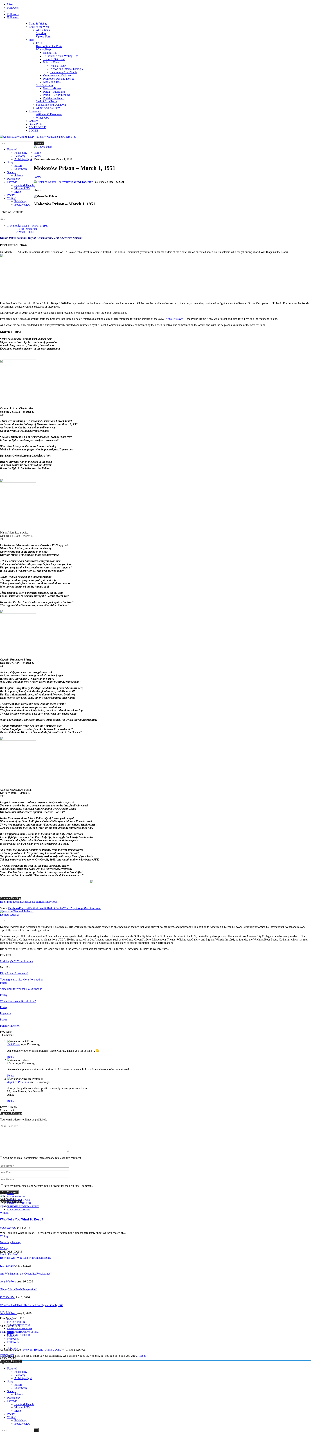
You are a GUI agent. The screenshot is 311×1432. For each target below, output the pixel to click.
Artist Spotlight (23, 159)
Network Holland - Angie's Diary (42, 1349)
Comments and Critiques (57, 75)
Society (11, 172)
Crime (24, 901)
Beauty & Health (24, 185)
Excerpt (18, 165)
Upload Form (43, 36)
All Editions (43, 30)
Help (31, 39)
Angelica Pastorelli (18, 1082)
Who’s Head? (58, 65)
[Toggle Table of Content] (2, 219)
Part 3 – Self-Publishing (56, 94)
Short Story (20, 168)
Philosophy (20, 152)
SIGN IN (5, 1312)
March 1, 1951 (26, 231)
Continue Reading (10, 898)
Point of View (51, 62)
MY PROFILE (37, 127)
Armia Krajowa (174, 318)
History (47, 901)
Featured (12, 149)
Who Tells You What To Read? (21, 1219)
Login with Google (11, 1113)
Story (10, 162)
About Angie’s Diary (48, 107)
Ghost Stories (35, 901)
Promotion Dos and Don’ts (58, 78)
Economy (19, 155)
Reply (10, 1056)
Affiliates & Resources (49, 114)
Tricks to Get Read (54, 59)
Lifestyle (12, 181)
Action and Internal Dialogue (67, 68)
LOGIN (33, 130)
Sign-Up (41, 33)
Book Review (22, 204)
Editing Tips (50, 52)
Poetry (11, 194)
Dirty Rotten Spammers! (14, 973)
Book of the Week (39, 26)
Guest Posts (35, 124)
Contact (33, 120)
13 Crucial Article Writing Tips (60, 55)
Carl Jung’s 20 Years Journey (16, 961)
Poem (55, 901)
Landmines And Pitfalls (63, 72)
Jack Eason (13, 1044)
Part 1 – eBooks (52, 88)
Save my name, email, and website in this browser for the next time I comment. (48, 1185)
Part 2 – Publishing (54, 91)
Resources (34, 111)
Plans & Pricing (38, 23)
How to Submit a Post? (49, 46)
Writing (11, 198)
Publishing (20, 201)
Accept (142, 1355)
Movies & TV (22, 188)
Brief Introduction (28, 228)
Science (18, 175)
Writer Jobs (42, 117)
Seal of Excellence (46, 101)
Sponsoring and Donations (51, 104)
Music (17, 191)
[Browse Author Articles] (16, 911)
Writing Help (43, 49)
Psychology (14, 178)
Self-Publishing (44, 85)
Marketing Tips (51, 81)
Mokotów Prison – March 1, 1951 (29, 225)
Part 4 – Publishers (53, 98)
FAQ (39, 43)
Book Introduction (10, 901)
